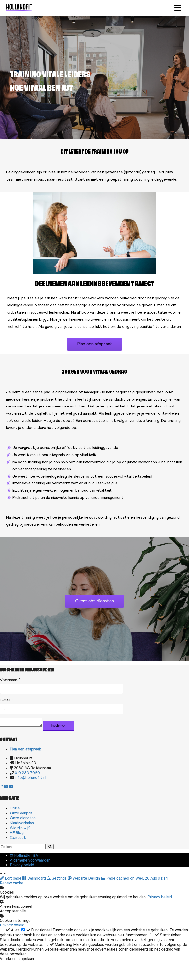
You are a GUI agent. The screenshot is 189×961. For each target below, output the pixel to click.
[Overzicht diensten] (94, 606)
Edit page (13, 878)
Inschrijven (58, 725)
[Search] (50, 846)
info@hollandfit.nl (30, 778)
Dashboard (36, 878)
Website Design (86, 878)
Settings (59, 878)
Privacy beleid (159, 897)
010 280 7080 (27, 773)
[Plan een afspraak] (94, 349)
